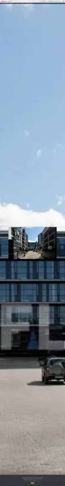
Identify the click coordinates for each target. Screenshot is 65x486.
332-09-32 (43, 1)
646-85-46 (50, 1)
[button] (63, 1)
